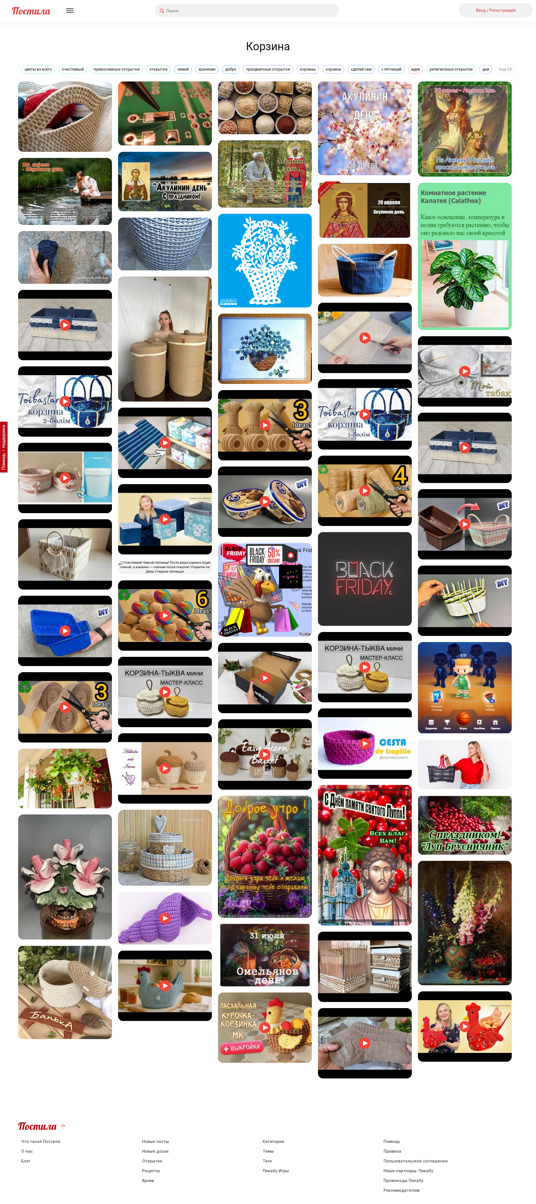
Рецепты (151, 1170)
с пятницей (391, 69)
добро (230, 69)
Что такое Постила (40, 1141)
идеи (415, 69)
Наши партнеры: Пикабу (408, 1170)
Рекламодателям (402, 1190)
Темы (268, 1151)
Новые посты (155, 1141)
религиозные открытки (451, 69)
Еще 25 (505, 69)
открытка (158, 69)
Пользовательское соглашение (416, 1161)
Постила (31, 10)
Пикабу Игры (276, 1170)
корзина (333, 69)
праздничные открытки (268, 69)
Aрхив (148, 1180)
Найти (314, 10)
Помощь (392, 1141)
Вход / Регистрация (496, 10)
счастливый (73, 69)
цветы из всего (38, 69)
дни (485, 69)
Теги (267, 1161)
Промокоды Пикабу (403, 1180)
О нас (27, 1151)
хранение (207, 69)
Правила (392, 1151)
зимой (183, 69)
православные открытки (117, 69)
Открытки (152, 1161)
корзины (308, 69)
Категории (273, 1141)
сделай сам (361, 69)
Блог (25, 1161)
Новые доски (155, 1151)
